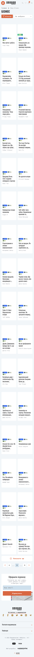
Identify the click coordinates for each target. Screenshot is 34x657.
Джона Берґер (23, 283)
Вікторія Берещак (24, 179)
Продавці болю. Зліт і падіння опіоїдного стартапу (9, 178)
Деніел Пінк (6, 350)
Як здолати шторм (24, 176)
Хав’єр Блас (22, 250)
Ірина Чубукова (23, 317)
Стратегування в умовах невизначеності (8, 245)
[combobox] (23, 16)
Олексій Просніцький (25, 348)
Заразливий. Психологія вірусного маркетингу (23, 513)
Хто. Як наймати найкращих (8, 478)
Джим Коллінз (23, 83)
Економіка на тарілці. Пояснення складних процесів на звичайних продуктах (25, 412)
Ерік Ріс (21, 150)
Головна (4, 8)
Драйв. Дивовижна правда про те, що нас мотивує (8, 346)
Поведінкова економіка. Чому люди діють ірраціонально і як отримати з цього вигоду (8, 112)
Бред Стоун (6, 451)
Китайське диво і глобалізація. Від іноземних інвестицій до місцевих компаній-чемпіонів (9, 379)
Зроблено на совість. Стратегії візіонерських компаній (8, 412)
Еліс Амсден (6, 517)
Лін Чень (5, 384)
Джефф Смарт (6, 482)
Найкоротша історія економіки (9, 211)
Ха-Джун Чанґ (23, 417)
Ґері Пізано (22, 384)
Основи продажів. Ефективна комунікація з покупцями (8, 279)
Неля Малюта (6, 283)
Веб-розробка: (11, 648)
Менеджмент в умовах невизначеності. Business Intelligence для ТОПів (24, 479)
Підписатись (17, 593)
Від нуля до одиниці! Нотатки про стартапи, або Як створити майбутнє (24, 546)
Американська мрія (25, 444)
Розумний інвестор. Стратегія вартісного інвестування (25, 112)
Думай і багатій (7, 544)
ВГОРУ (18, 653)
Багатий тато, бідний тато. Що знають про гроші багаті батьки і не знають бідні (8, 145)
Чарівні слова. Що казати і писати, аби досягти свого (25, 279)
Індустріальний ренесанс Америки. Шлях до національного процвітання (25, 379)
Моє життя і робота (9, 43)
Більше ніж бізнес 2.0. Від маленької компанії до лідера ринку (25, 78)
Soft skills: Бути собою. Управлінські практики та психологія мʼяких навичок (25, 212)
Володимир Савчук (8, 250)
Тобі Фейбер (6, 317)
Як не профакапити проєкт (25, 345)
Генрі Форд (6, 45)
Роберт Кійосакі (7, 150)
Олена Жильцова (23, 217)
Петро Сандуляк (23, 446)
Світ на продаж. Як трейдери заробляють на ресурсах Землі (25, 245)
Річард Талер (6, 116)
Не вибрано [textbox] (20, 16)
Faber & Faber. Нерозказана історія (7, 312)
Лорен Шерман (23, 50)
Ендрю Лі (5, 214)
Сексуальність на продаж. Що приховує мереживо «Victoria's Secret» (25, 45)
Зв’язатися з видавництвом (17, 612)
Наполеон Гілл (7, 546)
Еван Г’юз (5, 183)
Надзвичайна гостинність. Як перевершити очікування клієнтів (9, 78)
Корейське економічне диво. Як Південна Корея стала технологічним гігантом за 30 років (9, 513)
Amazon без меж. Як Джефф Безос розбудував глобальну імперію (9, 446)
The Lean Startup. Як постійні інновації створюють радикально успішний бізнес (25, 145)
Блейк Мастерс (23, 551)
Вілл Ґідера (6, 83)
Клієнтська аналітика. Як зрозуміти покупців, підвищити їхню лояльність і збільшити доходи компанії (25, 312)
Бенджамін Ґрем (23, 116)
